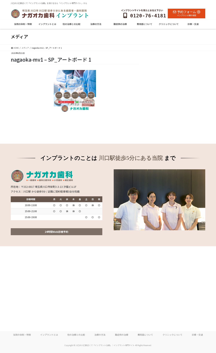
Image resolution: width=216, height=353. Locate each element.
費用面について (145, 334)
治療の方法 (99, 334)
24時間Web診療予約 (56, 232)
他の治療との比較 (76, 334)
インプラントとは (49, 334)
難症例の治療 (121, 334)
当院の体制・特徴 (22, 334)
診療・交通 (197, 334)
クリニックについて (172, 334)
